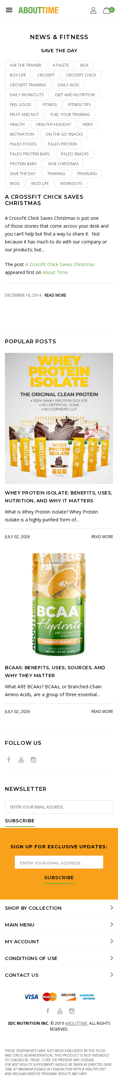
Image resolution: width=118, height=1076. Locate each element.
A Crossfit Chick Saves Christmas (44, 200)
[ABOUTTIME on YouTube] (21, 760)
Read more (55, 295)
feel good (20, 104)
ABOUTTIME (76, 1023)
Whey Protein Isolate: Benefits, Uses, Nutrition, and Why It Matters (58, 497)
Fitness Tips (79, 104)
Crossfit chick (81, 75)
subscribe (59, 878)
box (84, 65)
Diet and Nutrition (75, 95)
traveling (87, 173)
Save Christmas (63, 164)
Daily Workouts (27, 95)
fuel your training (70, 114)
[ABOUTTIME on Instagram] (33, 760)
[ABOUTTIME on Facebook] (8, 760)
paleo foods (23, 144)
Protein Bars (23, 164)
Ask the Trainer (25, 65)
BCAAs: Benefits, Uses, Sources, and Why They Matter (55, 671)
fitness (50, 104)
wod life (40, 183)
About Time (55, 272)
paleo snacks (74, 154)
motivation (22, 134)
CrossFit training (28, 85)
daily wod (68, 85)
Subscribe (20, 821)
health (17, 124)
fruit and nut (24, 114)
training (56, 173)
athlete (61, 65)
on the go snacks (64, 134)
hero (88, 124)
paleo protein (62, 144)
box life (18, 75)
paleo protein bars (29, 154)
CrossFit (46, 75)
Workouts (71, 183)
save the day (23, 173)
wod (15, 183)
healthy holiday (53, 124)
